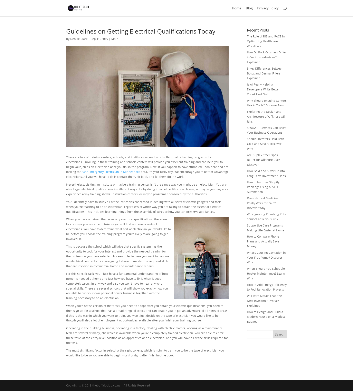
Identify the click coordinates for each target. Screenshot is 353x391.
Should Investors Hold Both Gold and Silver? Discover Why (265, 144)
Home (236, 8)
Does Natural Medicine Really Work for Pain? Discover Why (262, 203)
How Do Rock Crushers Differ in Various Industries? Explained (266, 57)
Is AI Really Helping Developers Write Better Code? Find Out (263, 89)
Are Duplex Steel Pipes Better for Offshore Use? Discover (263, 160)
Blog (249, 8)
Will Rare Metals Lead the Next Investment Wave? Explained (264, 301)
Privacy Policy (268, 8)
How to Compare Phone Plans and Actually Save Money (263, 241)
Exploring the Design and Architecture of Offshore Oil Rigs (266, 116)
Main (114, 39)
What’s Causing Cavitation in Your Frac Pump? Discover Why (266, 257)
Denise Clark (78, 39)
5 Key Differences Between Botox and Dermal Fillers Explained (265, 73)
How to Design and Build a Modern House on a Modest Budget (266, 317)
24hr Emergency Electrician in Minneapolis (111, 172)
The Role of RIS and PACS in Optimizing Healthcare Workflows (266, 41)
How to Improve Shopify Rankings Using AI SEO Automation (263, 187)
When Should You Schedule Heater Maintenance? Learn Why (266, 273)
